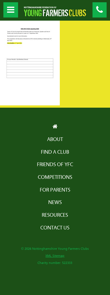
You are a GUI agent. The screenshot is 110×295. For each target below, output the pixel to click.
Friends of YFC (55, 165)
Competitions (55, 177)
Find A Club (55, 152)
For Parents (55, 190)
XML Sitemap (54, 256)
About (55, 139)
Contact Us (54, 228)
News (55, 202)
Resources (55, 215)
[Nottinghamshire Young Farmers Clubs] (55, 15)
